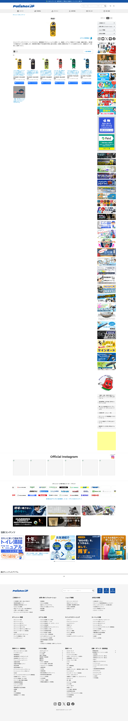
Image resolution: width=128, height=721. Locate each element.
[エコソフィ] (33, 487)
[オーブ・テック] (107, 487)
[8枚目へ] (61, 561)
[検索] (105, 6)
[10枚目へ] (63, 561)
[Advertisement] (106, 441)
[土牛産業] (53, 491)
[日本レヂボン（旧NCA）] (95, 491)
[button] (20, 11)
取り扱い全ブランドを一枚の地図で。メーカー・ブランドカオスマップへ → (64, 499)
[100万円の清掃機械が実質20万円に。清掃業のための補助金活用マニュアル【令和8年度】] (88, 547)
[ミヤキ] (65, 495)
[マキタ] (23, 495)
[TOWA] (43, 491)
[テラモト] (32, 491)
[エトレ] (75, 487)
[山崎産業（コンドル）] (107, 495)
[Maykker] (86, 495)
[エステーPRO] (54, 487)
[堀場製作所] (12, 495)
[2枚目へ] (54, 561)
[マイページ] (113, 6)
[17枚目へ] (71, 561)
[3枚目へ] (55, 561)
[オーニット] (96, 487)
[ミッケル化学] (44, 495)
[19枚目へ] (73, 561)
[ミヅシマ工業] (54, 495)
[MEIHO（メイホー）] (75, 495)
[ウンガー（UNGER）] (12, 487)
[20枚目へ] (74, 561)
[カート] (110, 6)
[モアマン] (96, 495)
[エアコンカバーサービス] (23, 487)
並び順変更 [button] (88, 51)
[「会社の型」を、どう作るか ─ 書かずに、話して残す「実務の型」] (37, 547)
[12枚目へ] (65, 561)
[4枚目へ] (56, 561)
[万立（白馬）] (33, 495)
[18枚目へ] (72, 561)
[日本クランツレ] (85, 491)
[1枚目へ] (53, 561)
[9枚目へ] (62, 561)
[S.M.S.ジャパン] (44, 487)
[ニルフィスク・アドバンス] (106, 491)
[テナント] (22, 491)
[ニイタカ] (74, 491)
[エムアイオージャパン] (86, 487)
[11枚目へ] (64, 561)
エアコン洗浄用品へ (85, 38)
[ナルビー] (64, 491)
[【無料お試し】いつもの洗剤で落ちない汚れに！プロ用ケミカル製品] (63, 547)
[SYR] (65, 487)
